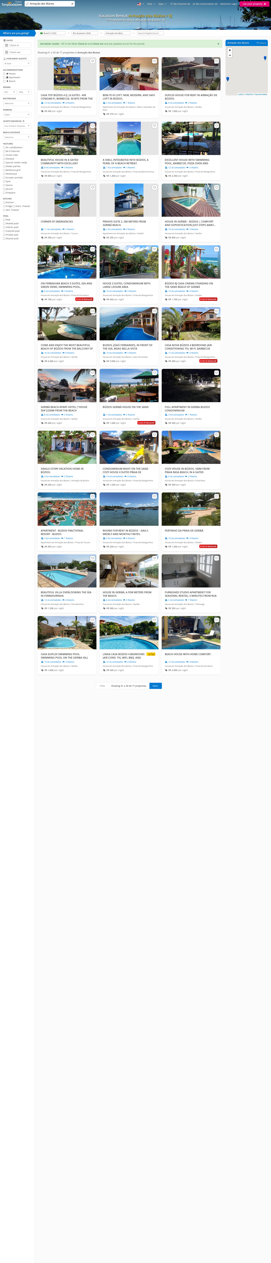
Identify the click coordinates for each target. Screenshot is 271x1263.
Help (150, 3)
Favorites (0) (182, 3)
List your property (253, 3)
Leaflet (240, 94)
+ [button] (230, 50)
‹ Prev (102, 685)
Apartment (14, 77)
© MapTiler (248, 94)
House (12, 73)
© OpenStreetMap (260, 94)
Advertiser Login (228, 3)
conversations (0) (207, 3)
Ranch (12, 81)
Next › (156, 685)
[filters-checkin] (6, 45)
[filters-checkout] (6, 52)
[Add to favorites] (92, 61)
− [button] (230, 55)
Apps (161, 3)
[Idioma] (141, 3)
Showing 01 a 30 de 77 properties (128, 685)
